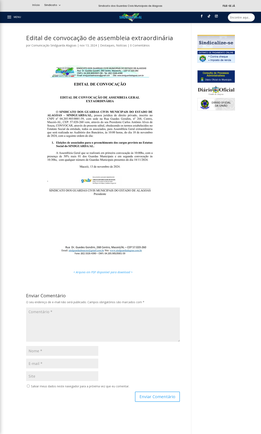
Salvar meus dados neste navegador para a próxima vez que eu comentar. (80, 386)
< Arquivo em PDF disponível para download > (103, 272)
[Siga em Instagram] (216, 16)
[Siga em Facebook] (202, 16)
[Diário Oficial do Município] (216, 82)
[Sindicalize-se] (216, 48)
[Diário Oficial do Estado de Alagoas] (216, 95)
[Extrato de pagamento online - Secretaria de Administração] (216, 62)
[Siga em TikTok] (209, 16)
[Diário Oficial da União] (216, 109)
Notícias (121, 45)
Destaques (107, 45)
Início (36, 5)
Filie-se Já (229, 6)
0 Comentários (140, 45)
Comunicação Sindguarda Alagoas (53, 45)
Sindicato (50, 5)
